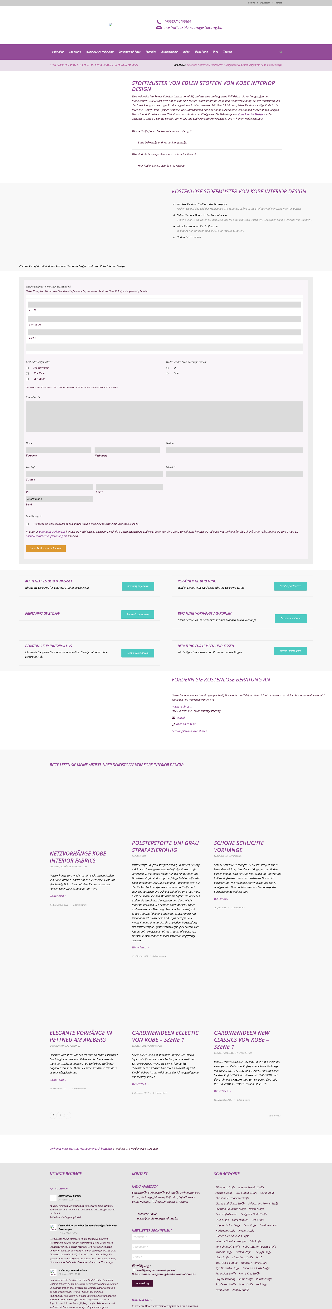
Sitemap (278, 3)
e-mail (181, 718)
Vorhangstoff (79, 867)
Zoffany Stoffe (240, 1290)
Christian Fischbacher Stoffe (232, 1198)
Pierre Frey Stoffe (249, 1273)
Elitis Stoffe (222, 1220)
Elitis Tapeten (240, 1220)
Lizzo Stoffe (222, 1257)
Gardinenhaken (222, 856)
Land (29, 504)
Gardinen (223, 613)
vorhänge (261, 1284)
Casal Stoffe (267, 1193)
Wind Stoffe (222, 1290)
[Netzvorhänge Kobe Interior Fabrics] (84, 812)
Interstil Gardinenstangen (231, 1241)
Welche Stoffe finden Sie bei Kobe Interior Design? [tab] (161, 131)
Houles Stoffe (246, 1230)
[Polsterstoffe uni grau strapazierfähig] (166, 807)
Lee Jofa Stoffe (263, 1252)
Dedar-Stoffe (256, 1209)
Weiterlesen (57, 896)
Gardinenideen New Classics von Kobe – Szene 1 (242, 1040)
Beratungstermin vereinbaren (189, 731)
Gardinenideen (268, 1225)
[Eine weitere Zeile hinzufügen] (162, 346)
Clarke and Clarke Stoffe (230, 1203)
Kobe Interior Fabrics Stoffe (259, 1247)
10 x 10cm (39, 373)
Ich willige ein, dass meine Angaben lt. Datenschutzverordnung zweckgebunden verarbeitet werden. (86, 524)
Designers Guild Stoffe (254, 1214)
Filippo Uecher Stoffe (228, 1225)
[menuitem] (58, 52)
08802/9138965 (177, 22)
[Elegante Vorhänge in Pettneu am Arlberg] (84, 997)
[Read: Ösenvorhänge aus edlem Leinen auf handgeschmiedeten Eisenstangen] (53, 1227)
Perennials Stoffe (226, 1273)
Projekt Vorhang (225, 1279)
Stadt (99, 492)
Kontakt (251, 3)
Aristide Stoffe (224, 1193)
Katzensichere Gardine (69, 1196)
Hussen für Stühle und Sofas (232, 1236)
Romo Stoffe (245, 1279)
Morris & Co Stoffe (226, 1263)
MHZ (259, 1257)
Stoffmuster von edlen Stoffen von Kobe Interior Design (94, 65)
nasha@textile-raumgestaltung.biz (193, 28)
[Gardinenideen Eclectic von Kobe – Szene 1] (166, 997)
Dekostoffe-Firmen (226, 1214)
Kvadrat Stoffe (224, 1252)
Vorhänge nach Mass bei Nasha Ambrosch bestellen (81, 1149)
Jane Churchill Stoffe (228, 1247)
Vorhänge (66, 867)
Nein (176, 373)
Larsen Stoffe (243, 1252)
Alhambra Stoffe (225, 1187)
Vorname (31, 456)
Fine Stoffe (250, 1225)
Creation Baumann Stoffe (231, 1209)
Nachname (101, 456)
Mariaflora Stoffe (242, 1257)
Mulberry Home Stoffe (254, 1263)
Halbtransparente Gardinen (72, 1270)
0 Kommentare (79, 905)
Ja (175, 368)
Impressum (265, 3)
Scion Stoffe (246, 1284)
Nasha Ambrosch (182, 706)
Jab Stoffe (255, 1241)
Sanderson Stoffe (226, 1284)
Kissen (232, 1053)
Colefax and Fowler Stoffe (263, 1203)
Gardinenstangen (59, 1046)
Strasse (30, 480)
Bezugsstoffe (139, 856)
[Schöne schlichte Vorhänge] (248, 807)
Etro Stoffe (257, 1220)
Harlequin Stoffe (225, 1230)
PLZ (28, 492)
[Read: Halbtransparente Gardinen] (53, 1272)
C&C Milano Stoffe (246, 1193)
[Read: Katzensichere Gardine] (53, 1197)
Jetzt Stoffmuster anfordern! (45, 548)
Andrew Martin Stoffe (251, 1187)
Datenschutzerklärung (52, 532)
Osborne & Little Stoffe (256, 1268)
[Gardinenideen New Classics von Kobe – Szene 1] (248, 997)
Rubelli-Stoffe (264, 1279)
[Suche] (279, 52)
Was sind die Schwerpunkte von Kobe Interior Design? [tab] (164, 154)
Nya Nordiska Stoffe (227, 1268)
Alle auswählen (41, 368)
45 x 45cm (39, 379)
